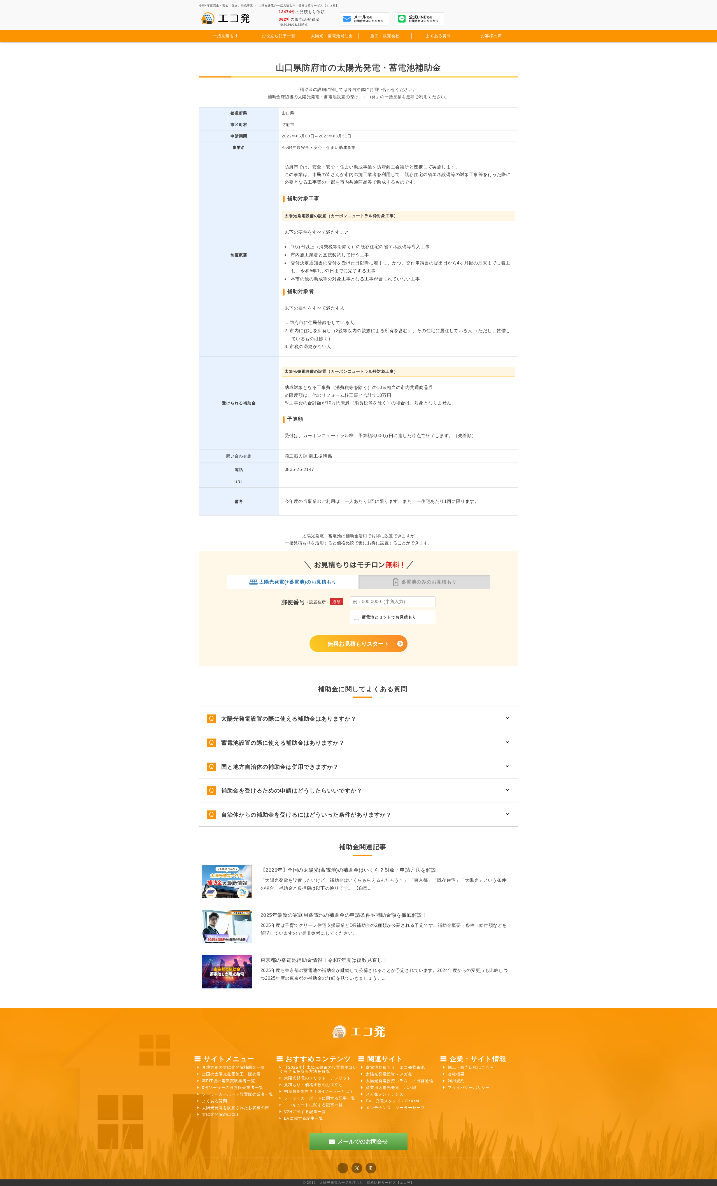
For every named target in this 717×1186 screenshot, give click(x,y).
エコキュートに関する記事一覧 (313, 1105)
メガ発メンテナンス (385, 1094)
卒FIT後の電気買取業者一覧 (228, 1081)
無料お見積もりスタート (358, 644)
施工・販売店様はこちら (471, 1067)
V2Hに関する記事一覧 (305, 1111)
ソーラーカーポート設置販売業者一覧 (237, 1094)
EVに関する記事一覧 (303, 1118)
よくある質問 (214, 1101)
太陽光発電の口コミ (221, 1114)
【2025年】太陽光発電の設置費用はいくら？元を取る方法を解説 (318, 1069)
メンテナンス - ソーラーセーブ (395, 1107)
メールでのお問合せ (362, 1141)
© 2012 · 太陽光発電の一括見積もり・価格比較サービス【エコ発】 (358, 1183)
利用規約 (456, 1081)
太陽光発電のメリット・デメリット (317, 1078)
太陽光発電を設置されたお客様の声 (235, 1107)
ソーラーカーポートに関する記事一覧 (319, 1098)
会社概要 (456, 1074)
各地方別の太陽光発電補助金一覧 (233, 1067)
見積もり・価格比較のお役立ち (313, 1084)
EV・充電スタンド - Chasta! (393, 1101)
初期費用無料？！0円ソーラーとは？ (319, 1091)
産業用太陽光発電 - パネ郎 (391, 1087)
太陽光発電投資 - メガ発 (389, 1074)
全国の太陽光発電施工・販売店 (231, 1074)
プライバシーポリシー (469, 1087)
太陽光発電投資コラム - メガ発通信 (399, 1081)
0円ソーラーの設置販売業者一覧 (232, 1087)
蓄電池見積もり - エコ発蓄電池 (395, 1067)
